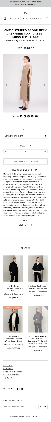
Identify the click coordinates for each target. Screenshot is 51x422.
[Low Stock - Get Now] (13, 332)
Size (25, 130)
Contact (7, 378)
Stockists (8, 369)
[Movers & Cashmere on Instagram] (22, 389)
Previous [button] (6, 85)
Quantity (25, 146)
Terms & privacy (11, 375)
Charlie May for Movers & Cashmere (25, 40)
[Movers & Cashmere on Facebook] (18, 389)
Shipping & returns (12, 372)
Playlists (8, 366)
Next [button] (44, 85)
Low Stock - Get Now (25, 161)
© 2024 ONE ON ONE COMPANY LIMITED (23, 416)
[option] (25, 83)
